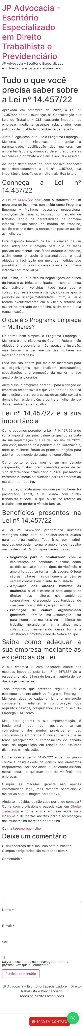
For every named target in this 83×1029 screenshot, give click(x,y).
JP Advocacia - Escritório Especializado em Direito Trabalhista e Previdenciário (31, 32)
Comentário (12, 858)
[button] (73, 1018)
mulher (37, 828)
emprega (25, 828)
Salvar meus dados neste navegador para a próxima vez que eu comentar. (35, 963)
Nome (8, 909)
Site (5, 942)
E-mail (8, 925)
